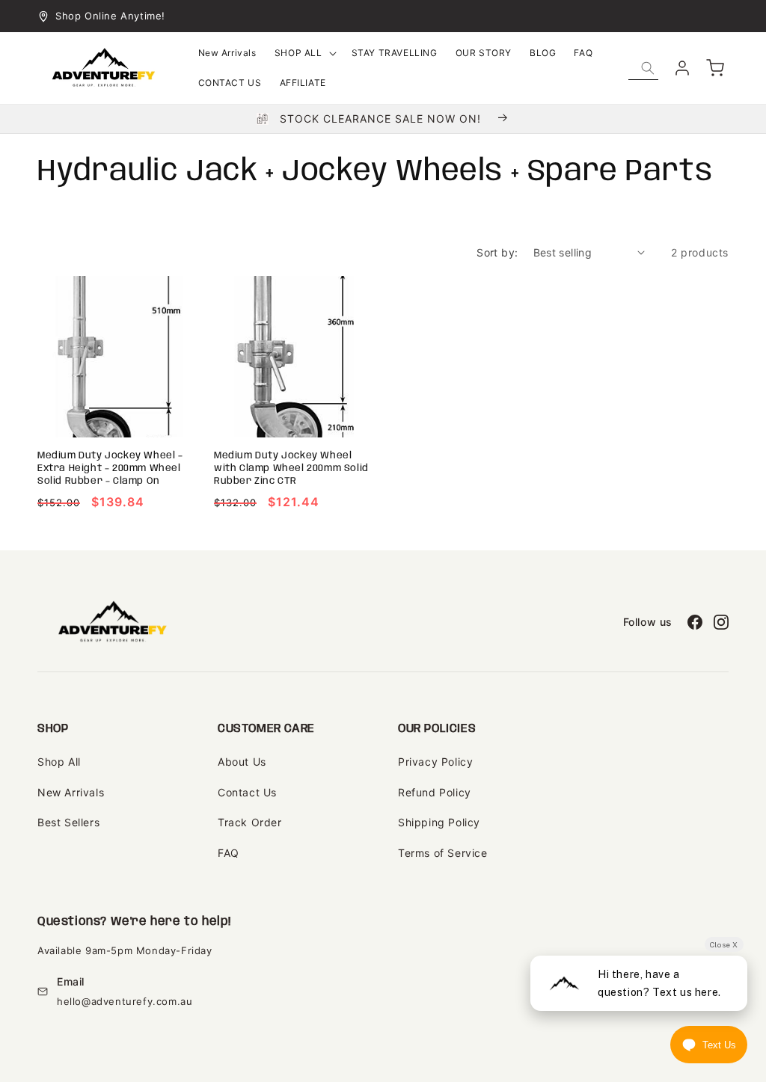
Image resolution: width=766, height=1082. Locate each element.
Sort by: (497, 252)
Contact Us (247, 792)
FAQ (228, 852)
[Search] (647, 68)
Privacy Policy (435, 761)
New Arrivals (70, 792)
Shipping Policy (439, 822)
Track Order (250, 822)
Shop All (59, 761)
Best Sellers (68, 822)
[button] (304, 53)
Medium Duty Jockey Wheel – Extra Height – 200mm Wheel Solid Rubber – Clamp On (110, 468)
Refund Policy (434, 792)
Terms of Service (443, 852)
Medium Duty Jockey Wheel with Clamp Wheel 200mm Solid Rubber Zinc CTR (291, 468)
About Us (242, 761)
